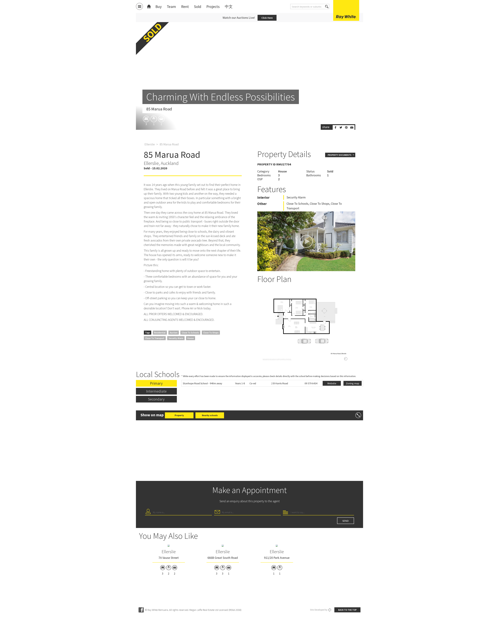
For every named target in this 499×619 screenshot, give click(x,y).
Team (171, 6)
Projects (213, 6)
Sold (197, 6)
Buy (158, 6)
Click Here (267, 17)
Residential (160, 332)
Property (179, 415)
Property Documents (339, 154)
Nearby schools (210, 415)
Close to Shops (211, 332)
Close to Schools (190, 332)
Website (331, 383)
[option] (249, 73)
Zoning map (352, 383)
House (190, 338)
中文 (229, 6)
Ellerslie (150, 144)
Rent (185, 6)
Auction (174, 332)
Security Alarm (176, 338)
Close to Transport (154, 338)
